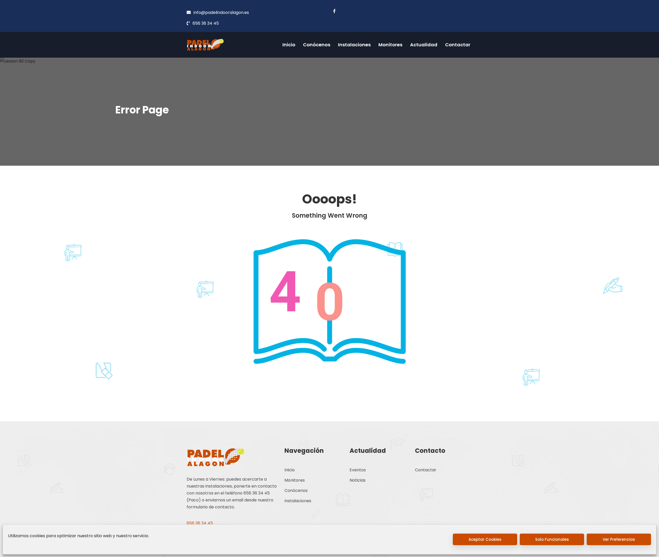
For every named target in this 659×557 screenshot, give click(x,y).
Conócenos (316, 44)
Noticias (358, 480)
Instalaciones (354, 44)
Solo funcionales (552, 539)
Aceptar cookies (485, 539)
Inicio (288, 44)
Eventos (358, 470)
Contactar (457, 44)
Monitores (390, 44)
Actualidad (423, 44)
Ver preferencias (619, 539)
